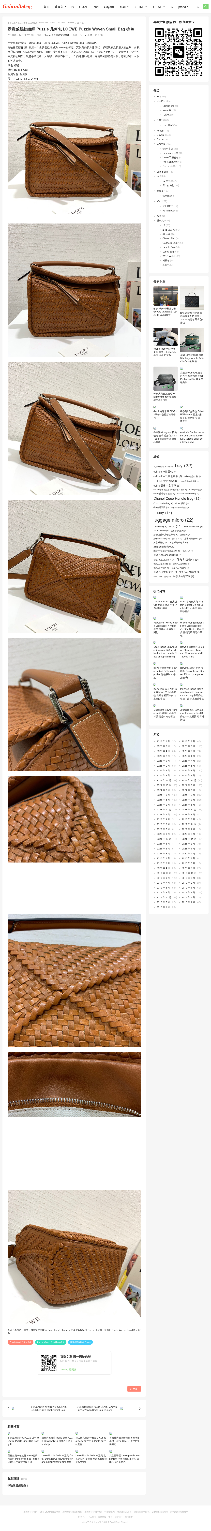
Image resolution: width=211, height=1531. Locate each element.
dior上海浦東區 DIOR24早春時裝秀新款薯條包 (165, 435)
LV (72, 6)
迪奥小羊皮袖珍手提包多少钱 (166, 568)
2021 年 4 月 (188, 866)
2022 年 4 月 (188, 846)
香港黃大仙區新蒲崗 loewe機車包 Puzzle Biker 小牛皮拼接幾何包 (124, 1441)
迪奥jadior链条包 (164, 564)
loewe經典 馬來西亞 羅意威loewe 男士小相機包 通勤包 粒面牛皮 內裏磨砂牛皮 (165, 711)
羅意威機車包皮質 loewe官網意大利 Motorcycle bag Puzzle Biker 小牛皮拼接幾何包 (23, 1458)
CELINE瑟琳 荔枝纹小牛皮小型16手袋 (170, 507)
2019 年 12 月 (164, 890)
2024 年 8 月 (163, 807)
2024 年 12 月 (164, 798)
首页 (47, 6)
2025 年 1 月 (188, 793)
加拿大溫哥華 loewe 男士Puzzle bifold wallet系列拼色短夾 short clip (57, 1441)
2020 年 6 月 (163, 880)
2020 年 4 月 (163, 885)
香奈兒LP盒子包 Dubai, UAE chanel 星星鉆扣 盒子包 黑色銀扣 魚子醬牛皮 (192, 416)
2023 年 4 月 (163, 837)
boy (184, 482)
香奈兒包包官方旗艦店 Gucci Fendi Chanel (36, 22)
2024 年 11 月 (189, 798)
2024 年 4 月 (163, 817)
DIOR (122, 6)
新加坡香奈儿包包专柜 (165, 552)
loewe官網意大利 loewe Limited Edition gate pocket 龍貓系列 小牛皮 (165, 690)
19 (164, 225)
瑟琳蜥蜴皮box (193, 556)
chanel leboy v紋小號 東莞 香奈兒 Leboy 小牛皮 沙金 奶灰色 (164, 352)
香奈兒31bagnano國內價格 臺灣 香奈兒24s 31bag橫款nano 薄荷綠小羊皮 (165, 454)
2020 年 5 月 (188, 880)
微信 (110, 1516)
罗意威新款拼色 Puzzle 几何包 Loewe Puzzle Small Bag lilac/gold (23, 1441)
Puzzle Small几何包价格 (20, 1342)
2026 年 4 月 (163, 768)
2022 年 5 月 (163, 846)
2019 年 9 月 (163, 895)
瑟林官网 (185, 552)
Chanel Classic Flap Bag (188, 511)
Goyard (109, 6)
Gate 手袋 (168, 148)
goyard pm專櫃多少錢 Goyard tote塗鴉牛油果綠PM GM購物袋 (165, 311)
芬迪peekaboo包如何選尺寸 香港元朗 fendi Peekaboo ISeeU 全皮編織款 (191, 377)
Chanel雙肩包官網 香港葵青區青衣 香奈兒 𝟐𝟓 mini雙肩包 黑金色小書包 (192, 317)
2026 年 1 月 (188, 773)
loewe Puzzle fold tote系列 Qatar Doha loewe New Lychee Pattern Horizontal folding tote (57, 1458)
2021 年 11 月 (189, 856)
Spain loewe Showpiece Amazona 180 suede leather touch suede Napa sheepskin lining (165, 669)
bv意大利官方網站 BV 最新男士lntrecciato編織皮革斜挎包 (164, 396)
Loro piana (162, 171)
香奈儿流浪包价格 (165, 589)
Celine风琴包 (195, 507)
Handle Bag (169, 247)
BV (171, 6)
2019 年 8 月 (188, 895)
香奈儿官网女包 (180, 585)
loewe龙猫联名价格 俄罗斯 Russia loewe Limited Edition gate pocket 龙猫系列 (192, 690)
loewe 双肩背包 (171, 157)
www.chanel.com (193, 544)
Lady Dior (168, 125)
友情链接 (102, 1516)
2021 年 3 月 (163, 871)
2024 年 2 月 (163, 822)
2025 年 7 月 (188, 778)
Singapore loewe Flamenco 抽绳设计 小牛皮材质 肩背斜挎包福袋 (165, 731)
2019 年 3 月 (163, 910)
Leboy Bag (168, 251)
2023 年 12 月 (164, 827)
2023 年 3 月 (188, 837)
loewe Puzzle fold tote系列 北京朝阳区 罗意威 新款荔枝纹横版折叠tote (91, 1458)
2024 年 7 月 (188, 807)
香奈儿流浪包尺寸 (189, 589)
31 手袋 (166, 234)
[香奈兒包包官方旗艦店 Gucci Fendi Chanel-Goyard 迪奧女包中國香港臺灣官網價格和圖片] (17, 6)
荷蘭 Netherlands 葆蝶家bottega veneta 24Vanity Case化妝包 (192, 358)
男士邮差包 (168, 185)
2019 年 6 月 (188, 900)
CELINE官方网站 (165, 498)
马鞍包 (166, 114)
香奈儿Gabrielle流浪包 (163, 578)
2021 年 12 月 (164, 856)
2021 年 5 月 (163, 866)
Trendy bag (160, 544)
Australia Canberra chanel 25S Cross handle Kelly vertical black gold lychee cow (192, 454)
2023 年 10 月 (189, 827)
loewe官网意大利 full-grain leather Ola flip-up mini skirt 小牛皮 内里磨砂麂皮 (192, 624)
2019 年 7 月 (163, 900)
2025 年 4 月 (163, 788)
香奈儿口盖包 (187, 577)
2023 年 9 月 (163, 832)
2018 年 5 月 (163, 920)
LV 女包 (166, 180)
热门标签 (129, 1516)
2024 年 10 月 (164, 802)
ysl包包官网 (110, 1511)
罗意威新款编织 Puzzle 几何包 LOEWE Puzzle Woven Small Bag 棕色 (74, 1331)
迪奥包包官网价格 (142, 1511)
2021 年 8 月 (163, 861)
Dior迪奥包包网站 (160, 1511)
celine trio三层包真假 (167, 494)
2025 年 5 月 (188, 783)
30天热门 (82, 1516)
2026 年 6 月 (163, 763)
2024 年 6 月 (163, 812)
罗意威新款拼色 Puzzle (80, 1342)
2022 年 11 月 (189, 841)
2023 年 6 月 (188, 832)
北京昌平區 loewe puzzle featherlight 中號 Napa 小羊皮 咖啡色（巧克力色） (124, 1458)
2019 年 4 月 (188, 905)
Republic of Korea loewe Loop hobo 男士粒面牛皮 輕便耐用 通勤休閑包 (165, 645)
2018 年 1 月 (163, 924)
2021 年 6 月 (188, 861)
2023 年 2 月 (163, 841)
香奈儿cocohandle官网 (167, 572)
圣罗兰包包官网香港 (93, 1511)
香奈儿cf (187, 568)
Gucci (83, 6)
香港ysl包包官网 (124, 1511)
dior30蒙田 (182, 521)
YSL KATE (168, 206)
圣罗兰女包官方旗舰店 (72, 1511)
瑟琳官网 (177, 556)
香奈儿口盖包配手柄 (182, 581)
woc (175, 544)
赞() (134, 1388)
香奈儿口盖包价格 (162, 581)
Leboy (162, 530)
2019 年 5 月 (163, 905)
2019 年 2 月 (188, 910)
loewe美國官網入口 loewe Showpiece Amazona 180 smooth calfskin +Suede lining (192, 669)
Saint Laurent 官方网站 (50, 1511)
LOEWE (157, 6)
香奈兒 (59, 6)
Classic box (168, 105)
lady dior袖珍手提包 (180, 525)
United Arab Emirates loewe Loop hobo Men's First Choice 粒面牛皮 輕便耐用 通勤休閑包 (192, 647)
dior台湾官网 (161, 524)
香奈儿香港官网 (183, 593)
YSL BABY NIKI (161, 548)
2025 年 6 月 (163, 783)
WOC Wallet (169, 256)
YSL (159, 201)
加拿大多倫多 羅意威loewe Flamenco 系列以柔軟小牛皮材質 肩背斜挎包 (192, 732)
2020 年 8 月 (163, 875)
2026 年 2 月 (163, 773)
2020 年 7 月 (188, 875)
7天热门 (92, 1516)
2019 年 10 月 (189, 890)
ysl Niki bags (169, 210)
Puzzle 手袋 (73, 22)
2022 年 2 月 (188, 851)
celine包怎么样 (192, 494)
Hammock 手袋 (170, 153)
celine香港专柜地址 (164, 511)
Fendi (95, 6)
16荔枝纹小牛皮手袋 (163, 484)
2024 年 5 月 (188, 812)
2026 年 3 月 (188, 768)
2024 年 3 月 (188, 817)
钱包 (159, 216)
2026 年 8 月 (163, 758)
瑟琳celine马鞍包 (161, 556)
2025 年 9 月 (163, 778)
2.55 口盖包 (169, 229)
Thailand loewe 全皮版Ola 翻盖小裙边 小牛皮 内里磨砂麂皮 (165, 622)
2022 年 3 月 (163, 851)
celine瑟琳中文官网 (166, 503)
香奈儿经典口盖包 (162, 594)
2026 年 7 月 (188, 758)
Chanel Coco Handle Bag (177, 516)
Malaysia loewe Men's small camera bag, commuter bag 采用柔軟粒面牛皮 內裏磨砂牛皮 (192, 711)
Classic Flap (169, 238)
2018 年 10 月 (164, 915)
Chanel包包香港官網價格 (57, 35)
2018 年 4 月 (188, 920)
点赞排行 (119, 1516)
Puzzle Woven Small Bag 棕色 (50, 1342)
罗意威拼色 (160, 560)
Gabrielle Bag (170, 242)
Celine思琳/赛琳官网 (189, 499)
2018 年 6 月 (188, 915)
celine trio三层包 (165, 489)
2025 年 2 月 (163, 793)
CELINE (139, 6)
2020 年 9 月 (188, 871)
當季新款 (167, 195)
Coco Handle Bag (163, 521)
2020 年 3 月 (188, 885)
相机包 (166, 260)
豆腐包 (166, 264)
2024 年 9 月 (188, 802)
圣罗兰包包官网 (178, 548)
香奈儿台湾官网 (161, 585)
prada (182, 6)
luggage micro (173, 537)
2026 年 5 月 (188, 763)
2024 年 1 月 (188, 822)
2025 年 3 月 (188, 788)
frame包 (167, 110)
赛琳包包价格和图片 (179, 1511)
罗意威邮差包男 (179, 560)
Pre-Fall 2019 (170, 161)
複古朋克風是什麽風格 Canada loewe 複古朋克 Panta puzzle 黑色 (90, 1441)
